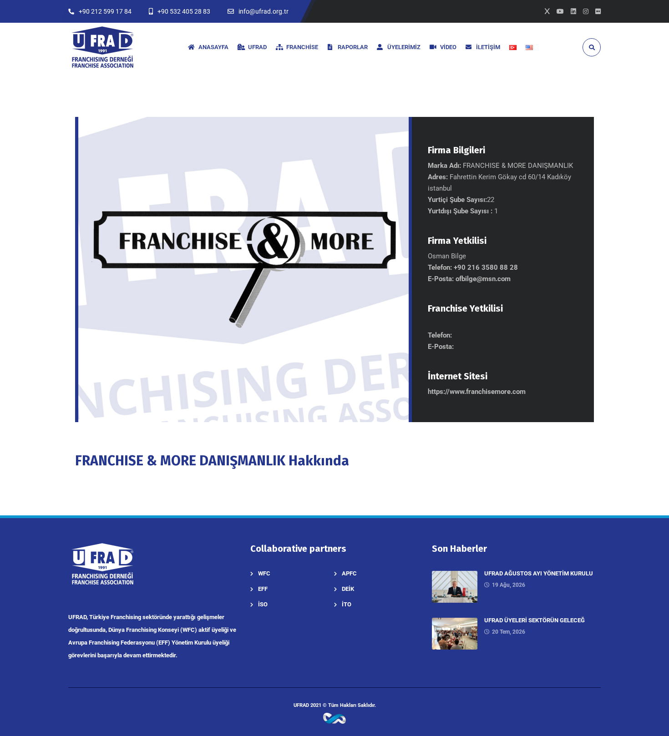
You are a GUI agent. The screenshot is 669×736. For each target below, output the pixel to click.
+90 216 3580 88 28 (486, 267)
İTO (346, 604)
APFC (349, 573)
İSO (263, 604)
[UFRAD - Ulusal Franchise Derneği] (102, 47)
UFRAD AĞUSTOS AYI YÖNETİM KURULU (538, 573)
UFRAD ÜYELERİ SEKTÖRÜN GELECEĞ (534, 620)
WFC (264, 573)
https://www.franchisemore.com (477, 392)
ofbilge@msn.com (483, 279)
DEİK (348, 588)
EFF (263, 588)
